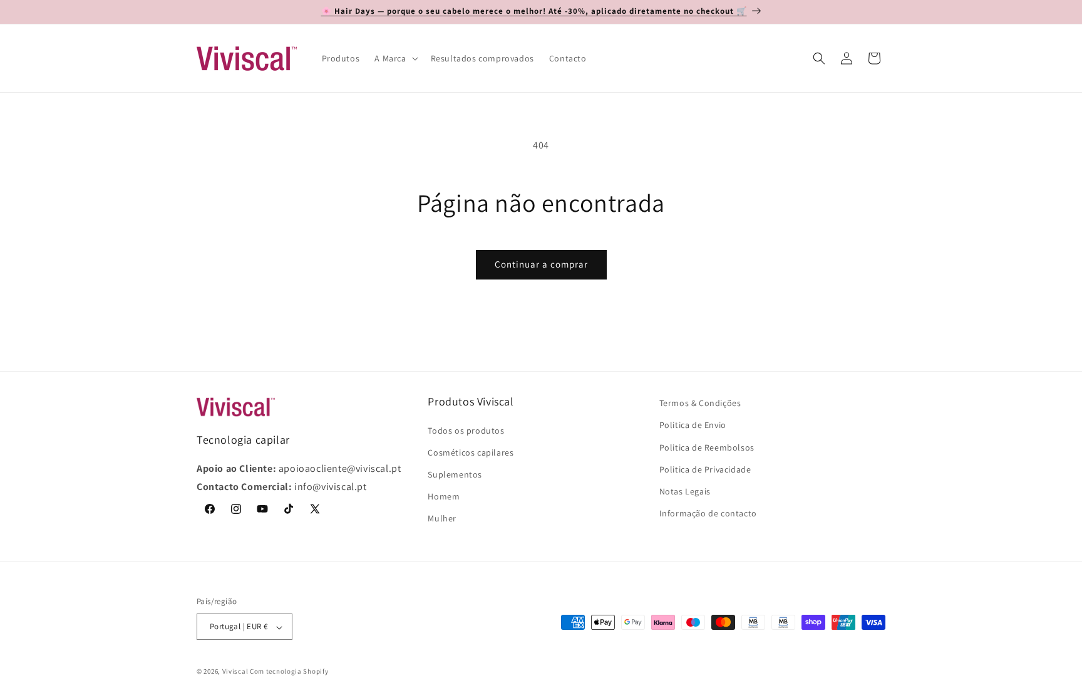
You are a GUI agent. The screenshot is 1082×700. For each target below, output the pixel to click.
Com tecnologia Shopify (289, 671)
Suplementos (455, 474)
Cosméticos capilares (470, 451)
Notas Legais (685, 491)
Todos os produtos (466, 430)
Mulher (442, 518)
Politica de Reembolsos (707, 446)
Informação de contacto (708, 513)
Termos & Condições (700, 403)
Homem (444, 496)
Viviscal (235, 671)
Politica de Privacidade (705, 468)
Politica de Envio (692, 425)
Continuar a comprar (541, 264)
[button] (395, 58)
